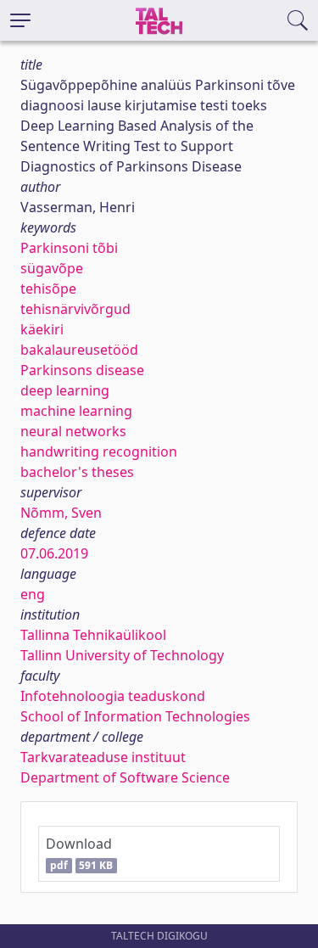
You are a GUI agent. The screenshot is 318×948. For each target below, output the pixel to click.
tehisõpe (48, 288)
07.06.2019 (54, 553)
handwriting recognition (98, 451)
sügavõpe (51, 268)
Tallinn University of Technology (122, 655)
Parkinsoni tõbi (69, 247)
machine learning (76, 410)
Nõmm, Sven (61, 512)
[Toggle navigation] (20, 20)
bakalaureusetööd (79, 349)
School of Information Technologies (135, 716)
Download (79, 853)
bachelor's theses (77, 472)
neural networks (73, 431)
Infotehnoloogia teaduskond (112, 696)
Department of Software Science (125, 777)
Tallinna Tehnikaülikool (93, 634)
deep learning (64, 390)
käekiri (42, 329)
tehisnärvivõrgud (75, 309)
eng (32, 594)
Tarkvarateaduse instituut (103, 757)
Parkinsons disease (82, 370)
